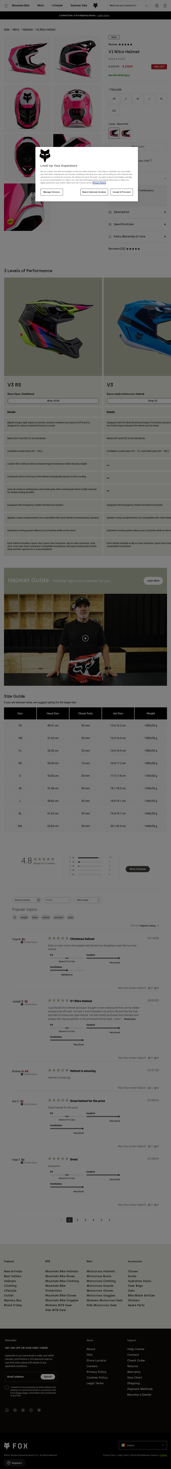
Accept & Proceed (121, 192)
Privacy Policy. (99, 183)
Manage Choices (51, 192)
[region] (86, 174)
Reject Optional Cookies (94, 192)
